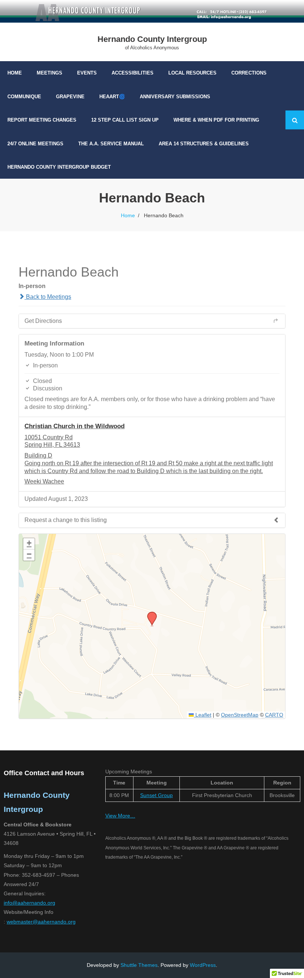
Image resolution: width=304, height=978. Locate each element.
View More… (120, 816)
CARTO (274, 715)
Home (128, 215)
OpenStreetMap (239, 715)
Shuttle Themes (139, 965)
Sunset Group (156, 795)
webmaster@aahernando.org (41, 922)
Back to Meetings (47, 297)
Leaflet (202, 715)
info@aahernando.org (29, 903)
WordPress (203, 965)
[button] (149, 614)
